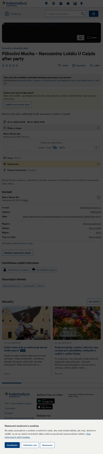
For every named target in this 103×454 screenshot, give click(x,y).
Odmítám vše (30, 445)
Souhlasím (12, 445)
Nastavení (47, 445)
